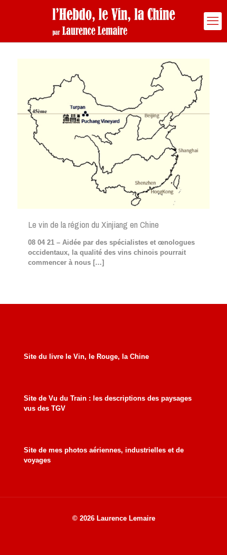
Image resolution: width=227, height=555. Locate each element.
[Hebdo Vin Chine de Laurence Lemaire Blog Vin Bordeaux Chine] (113, 21)
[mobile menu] (213, 21)
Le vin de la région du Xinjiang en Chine (93, 224)
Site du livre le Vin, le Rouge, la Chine (86, 356)
